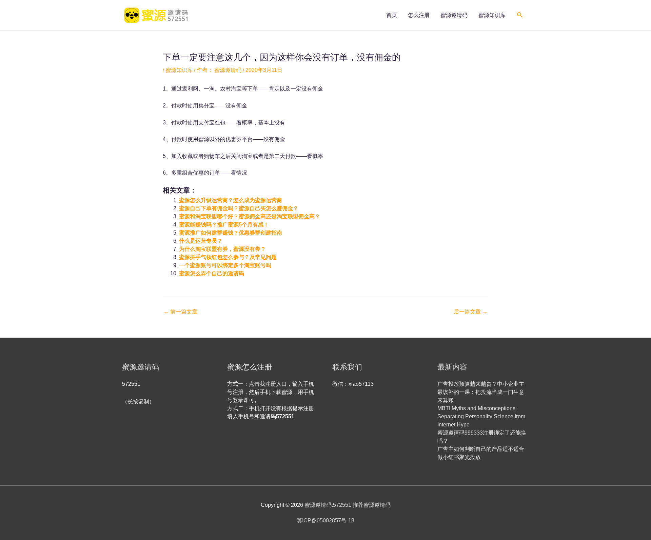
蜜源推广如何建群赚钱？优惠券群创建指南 (230, 233)
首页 (391, 15)
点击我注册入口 (268, 384)
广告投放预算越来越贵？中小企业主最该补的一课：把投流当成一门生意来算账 (480, 392)
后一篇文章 (471, 312)
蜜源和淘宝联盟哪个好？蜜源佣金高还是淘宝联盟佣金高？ (249, 216)
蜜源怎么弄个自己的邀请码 (211, 273)
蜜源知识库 (492, 15)
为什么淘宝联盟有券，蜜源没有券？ (222, 249)
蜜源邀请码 (454, 15)
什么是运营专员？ (200, 241)
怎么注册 (419, 15)
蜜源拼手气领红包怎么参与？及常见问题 (228, 257)
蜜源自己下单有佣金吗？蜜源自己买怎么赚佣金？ (238, 208)
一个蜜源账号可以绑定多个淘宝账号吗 (225, 265)
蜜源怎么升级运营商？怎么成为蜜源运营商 (230, 200)
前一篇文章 (180, 312)
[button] (520, 15)
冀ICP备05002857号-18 (325, 520)
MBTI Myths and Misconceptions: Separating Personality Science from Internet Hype (481, 416)
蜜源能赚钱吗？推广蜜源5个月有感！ (224, 224)
